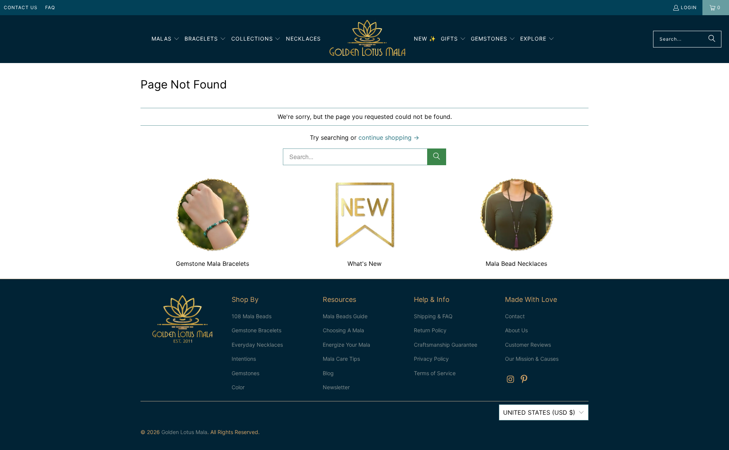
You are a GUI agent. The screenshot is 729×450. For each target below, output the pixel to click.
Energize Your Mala (346, 344)
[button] (165, 39)
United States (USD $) (539, 412)
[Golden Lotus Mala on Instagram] (510, 379)
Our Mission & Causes (532, 358)
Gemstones (245, 373)
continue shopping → (388, 137)
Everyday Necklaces (257, 344)
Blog (328, 373)
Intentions (244, 358)
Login (689, 7)
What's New (364, 223)
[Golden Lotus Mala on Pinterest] (524, 379)
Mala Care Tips (341, 358)
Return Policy (430, 330)
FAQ (50, 7)
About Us (516, 330)
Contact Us (21, 7)
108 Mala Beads (251, 316)
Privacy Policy (431, 358)
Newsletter (336, 387)
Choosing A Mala (343, 330)
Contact (515, 316)
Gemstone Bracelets (256, 330)
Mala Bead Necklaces (516, 223)
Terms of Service (435, 373)
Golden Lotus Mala (184, 432)
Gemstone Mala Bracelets (212, 223)
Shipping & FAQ (433, 316)
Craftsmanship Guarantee (445, 344)
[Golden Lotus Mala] (367, 39)
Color (238, 387)
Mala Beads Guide (345, 316)
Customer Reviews (528, 344)
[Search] (711, 39)
